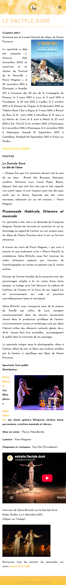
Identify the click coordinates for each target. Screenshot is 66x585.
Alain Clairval (6, 415)
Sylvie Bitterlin (6, 381)
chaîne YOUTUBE (19, 566)
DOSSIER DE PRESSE (15, 149)
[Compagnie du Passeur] (33, 7)
